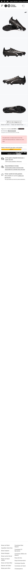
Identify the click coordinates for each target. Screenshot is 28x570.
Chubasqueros (19, 568)
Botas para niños (5, 568)
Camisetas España (20, 563)
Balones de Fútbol (6, 565)
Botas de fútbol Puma (17, 124)
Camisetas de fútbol (20, 566)
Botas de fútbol (5, 124)
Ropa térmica (18, 557)
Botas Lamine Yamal (6, 556)
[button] (14, 168)
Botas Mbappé (5, 553)
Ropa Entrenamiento (20, 560)
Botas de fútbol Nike (6, 563)
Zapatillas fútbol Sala (6, 548)
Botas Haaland (5, 550)
